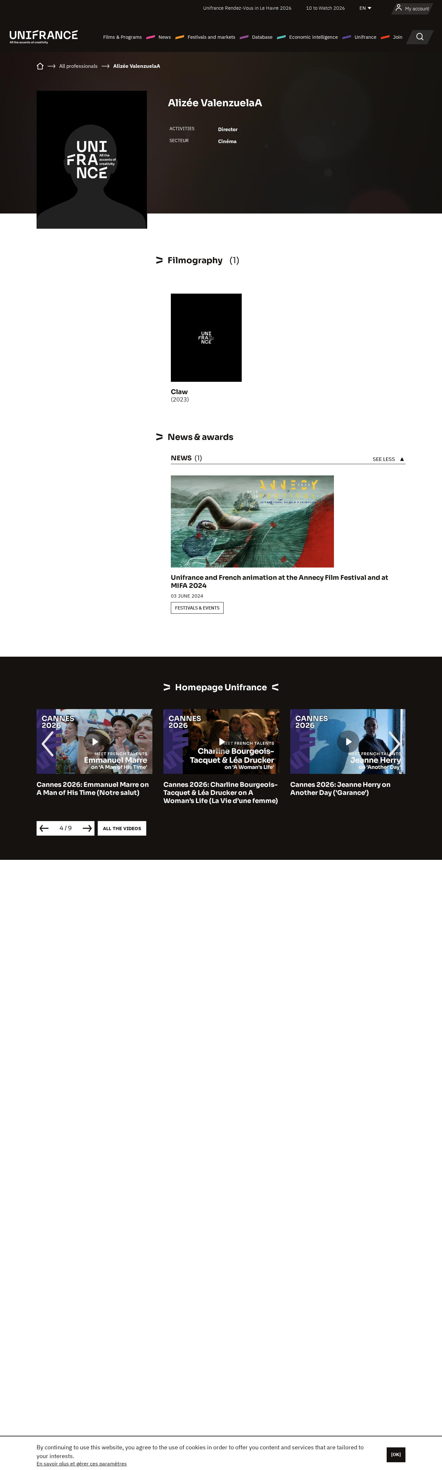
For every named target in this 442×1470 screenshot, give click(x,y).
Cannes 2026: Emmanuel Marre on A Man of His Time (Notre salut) (93, 789)
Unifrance (365, 37)
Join (398, 37)
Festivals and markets (211, 37)
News (165, 37)
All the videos (122, 828)
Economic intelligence (313, 37)
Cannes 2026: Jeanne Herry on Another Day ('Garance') (340, 789)
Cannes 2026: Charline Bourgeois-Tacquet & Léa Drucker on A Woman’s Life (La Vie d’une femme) (220, 793)
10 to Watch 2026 (325, 8)
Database (262, 37)
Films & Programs (122, 37)
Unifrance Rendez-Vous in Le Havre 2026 (247, 8)
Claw (179, 392)
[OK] (396, 1454)
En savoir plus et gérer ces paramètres (82, 1463)
